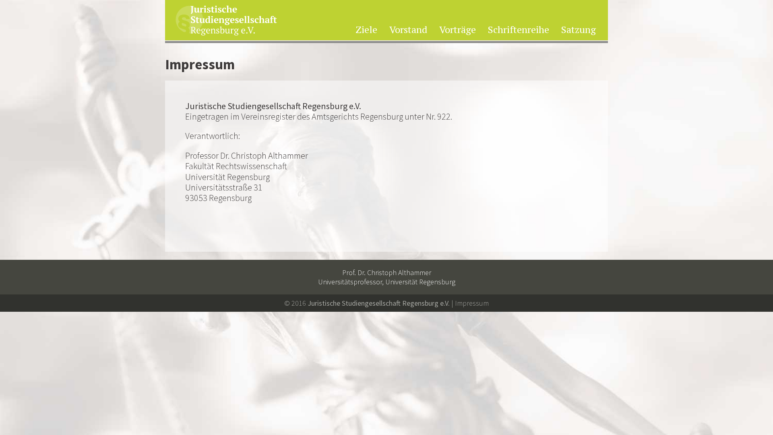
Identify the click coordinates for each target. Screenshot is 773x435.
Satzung (578, 30)
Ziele (366, 30)
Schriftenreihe (518, 30)
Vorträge (457, 30)
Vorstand (408, 30)
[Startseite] (226, 21)
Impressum (472, 303)
